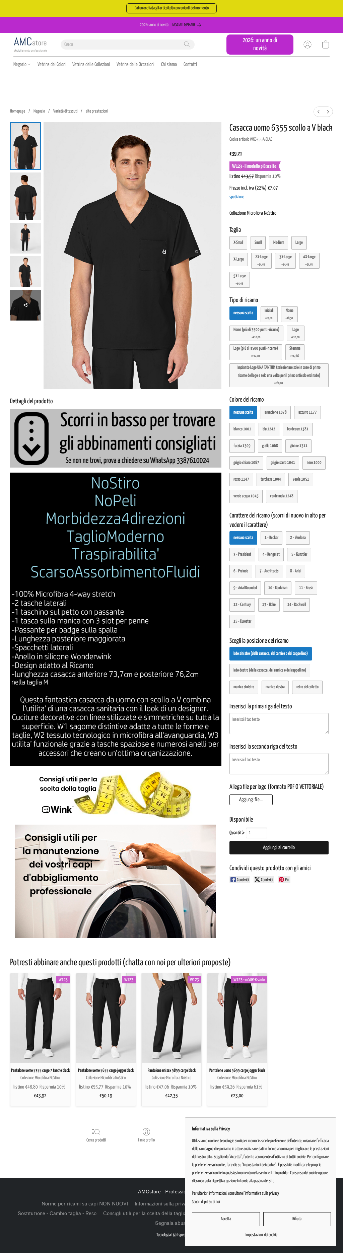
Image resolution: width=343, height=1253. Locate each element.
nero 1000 (314, 463)
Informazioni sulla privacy (163, 1204)
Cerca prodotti (96, 1140)
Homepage (17, 111)
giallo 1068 (270, 446)
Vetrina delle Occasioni (135, 64)
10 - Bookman (277, 588)
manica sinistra (243, 687)
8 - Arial (295, 571)
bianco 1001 (242, 429)
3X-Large (285, 260)
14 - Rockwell (296, 605)
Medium (278, 242)
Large (299, 242)
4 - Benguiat (271, 554)
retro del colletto (307, 687)
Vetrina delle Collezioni (91, 64)
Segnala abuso (171, 1223)
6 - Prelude (240, 571)
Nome (289, 314)
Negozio (20, 64)
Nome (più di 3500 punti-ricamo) (256, 333)
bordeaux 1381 (297, 429)
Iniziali (269, 314)
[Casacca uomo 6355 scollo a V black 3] (25, 271)
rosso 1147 (241, 479)
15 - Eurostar (242, 621)
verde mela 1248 (281, 496)
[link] (188, 25)
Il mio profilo (146, 1140)
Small (258, 242)
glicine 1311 (298, 446)
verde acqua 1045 (246, 496)
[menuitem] (318, 112)
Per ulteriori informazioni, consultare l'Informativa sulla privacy (235, 1193)
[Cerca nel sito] (187, 44)
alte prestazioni (97, 111)
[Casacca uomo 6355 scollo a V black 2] (25, 238)
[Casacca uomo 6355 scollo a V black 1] (25, 196)
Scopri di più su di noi (206, 1202)
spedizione (236, 197)
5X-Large (239, 279)
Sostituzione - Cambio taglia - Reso (57, 1213)
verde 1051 (301, 479)
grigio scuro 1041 (283, 463)
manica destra (275, 687)
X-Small (238, 242)
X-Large (238, 259)
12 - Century (242, 605)
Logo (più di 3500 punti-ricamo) (255, 352)
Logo (295, 333)
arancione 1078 (276, 412)
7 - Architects (269, 571)
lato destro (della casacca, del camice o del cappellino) (269, 670)
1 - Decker (271, 538)
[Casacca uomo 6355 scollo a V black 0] (25, 146)
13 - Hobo (269, 605)
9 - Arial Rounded (245, 588)
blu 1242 (269, 429)
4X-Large (309, 260)
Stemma (294, 352)
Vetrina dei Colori (52, 64)
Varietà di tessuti (65, 111)
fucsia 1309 (242, 446)
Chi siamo (169, 64)
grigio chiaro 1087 (246, 463)
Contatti (190, 64)
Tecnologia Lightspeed (171, 1235)
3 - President (242, 554)
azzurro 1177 (307, 412)
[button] (171, 8)
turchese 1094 (271, 479)
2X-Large (261, 260)
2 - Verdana (298, 538)
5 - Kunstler (299, 554)
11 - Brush (306, 588)
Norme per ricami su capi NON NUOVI (85, 1204)
